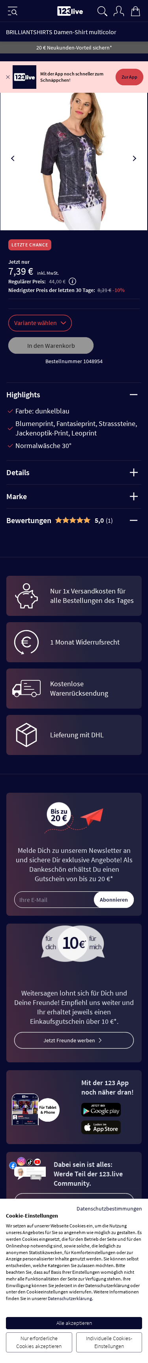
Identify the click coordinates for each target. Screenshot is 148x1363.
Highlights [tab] (23, 394)
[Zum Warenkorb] (135, 10)
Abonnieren (114, 899)
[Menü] (12, 11)
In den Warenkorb (51, 345)
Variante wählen (35, 323)
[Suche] (102, 10)
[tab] (74, 520)
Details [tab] (18, 472)
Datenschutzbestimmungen (109, 1208)
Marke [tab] (16, 496)
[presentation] (13, 158)
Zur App (129, 77)
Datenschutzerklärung (70, 1298)
